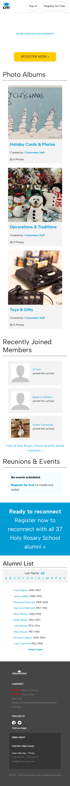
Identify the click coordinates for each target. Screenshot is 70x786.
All (42, 573)
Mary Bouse (21, 631)
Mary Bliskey (21, 614)
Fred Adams (21, 590)
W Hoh (37, 369)
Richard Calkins (23, 637)
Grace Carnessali (43, 424)
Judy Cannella (22, 643)
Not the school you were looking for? (35, 33)
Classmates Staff (34, 152)
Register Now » (35, 57)
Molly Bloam (21, 620)
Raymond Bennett (24, 602)
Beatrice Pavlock (42, 397)
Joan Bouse (20, 625)
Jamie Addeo (21, 596)
